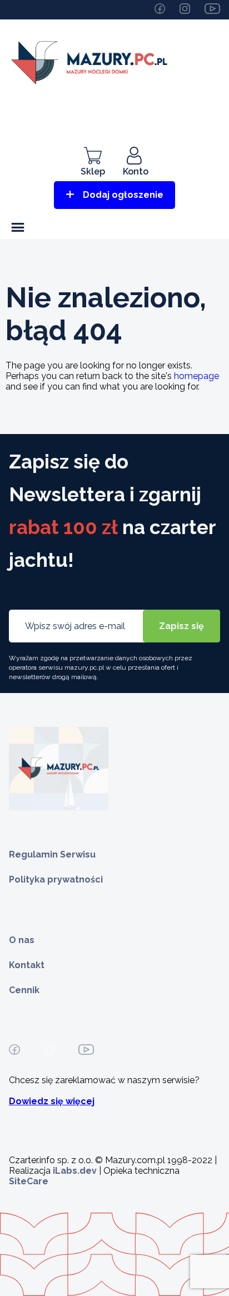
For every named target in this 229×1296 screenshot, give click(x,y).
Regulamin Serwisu (52, 854)
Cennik (24, 990)
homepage (196, 376)
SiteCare (28, 1181)
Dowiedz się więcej (51, 1101)
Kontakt (26, 965)
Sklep (93, 171)
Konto (135, 171)
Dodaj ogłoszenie (123, 195)
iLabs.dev (75, 1170)
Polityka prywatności (56, 879)
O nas (21, 940)
